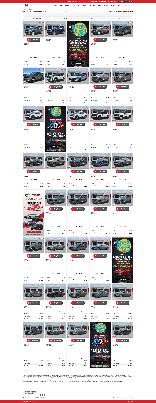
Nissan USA (130, 395)
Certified (100, 395)
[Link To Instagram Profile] (45, 395)
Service (110, 395)
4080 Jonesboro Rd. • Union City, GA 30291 (77, 1)
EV (78, 5)
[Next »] (60, 371)
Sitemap (118, 397)
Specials (99, 5)
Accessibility (130, 397)
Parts (115, 395)
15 (55, 370)
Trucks (74, 5)
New (61, 5)
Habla (119, 5)
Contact (113, 5)
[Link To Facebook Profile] (40, 395)
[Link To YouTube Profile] (42, 395)
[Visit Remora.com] (130, 401)
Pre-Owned (67, 5)
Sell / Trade (92, 5)
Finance (105, 395)
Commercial (84, 5)
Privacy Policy (124, 397)
